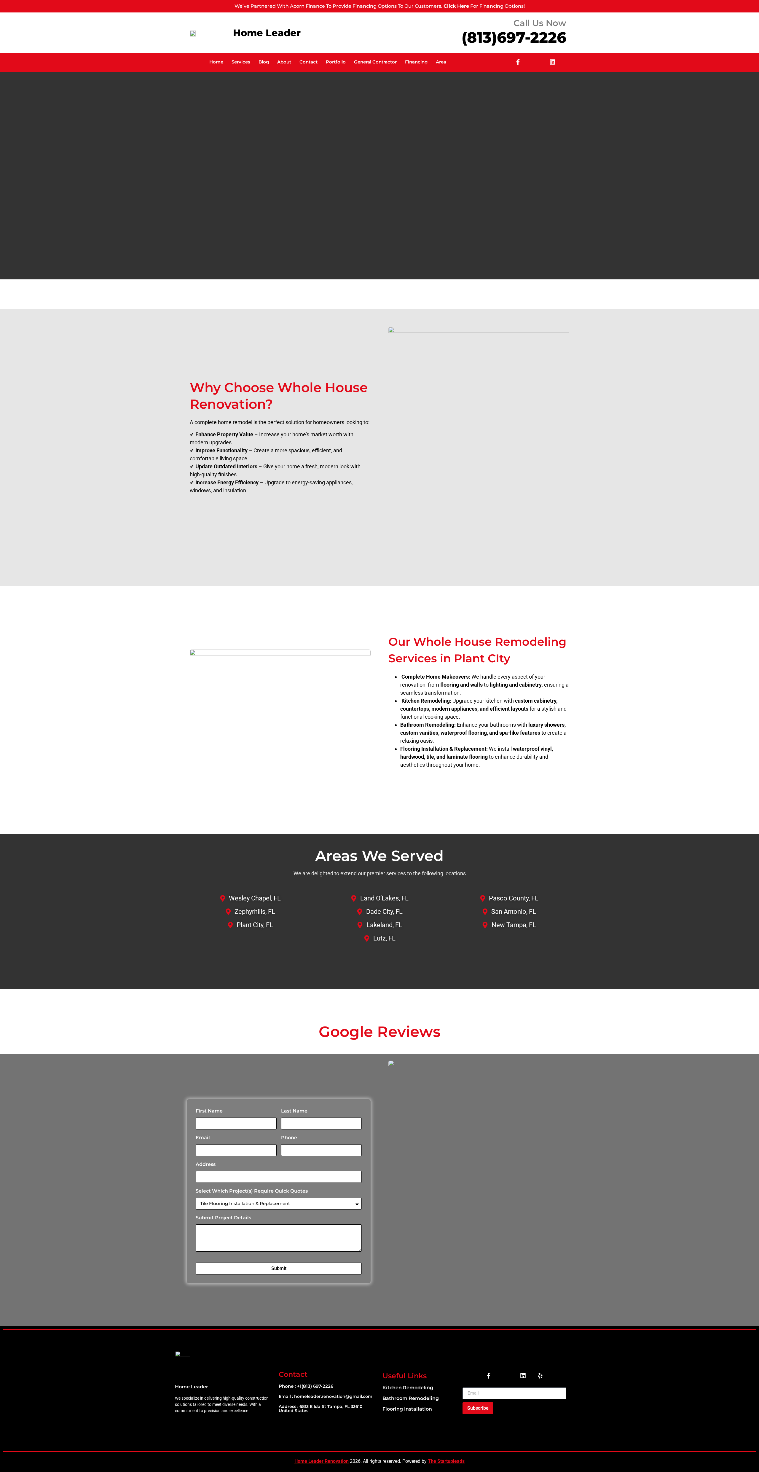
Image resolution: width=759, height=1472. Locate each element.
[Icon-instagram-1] (535, 62)
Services (241, 62)
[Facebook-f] (518, 62)
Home (216, 62)
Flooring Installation (407, 1409)
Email (203, 1137)
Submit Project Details (223, 1217)
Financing (416, 62)
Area (441, 62)
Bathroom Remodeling (410, 1398)
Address (206, 1164)
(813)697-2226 (514, 37)
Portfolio (336, 62)
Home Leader (267, 33)
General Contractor (375, 62)
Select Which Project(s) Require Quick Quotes (252, 1191)
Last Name (294, 1111)
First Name (209, 1111)
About (284, 62)
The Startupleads (446, 1461)
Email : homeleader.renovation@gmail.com (325, 1396)
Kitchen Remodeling (407, 1387)
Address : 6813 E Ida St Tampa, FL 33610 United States (320, 1408)
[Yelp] (540, 1376)
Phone (289, 1137)
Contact (308, 62)
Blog (264, 62)
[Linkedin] (552, 62)
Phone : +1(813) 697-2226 (306, 1386)
